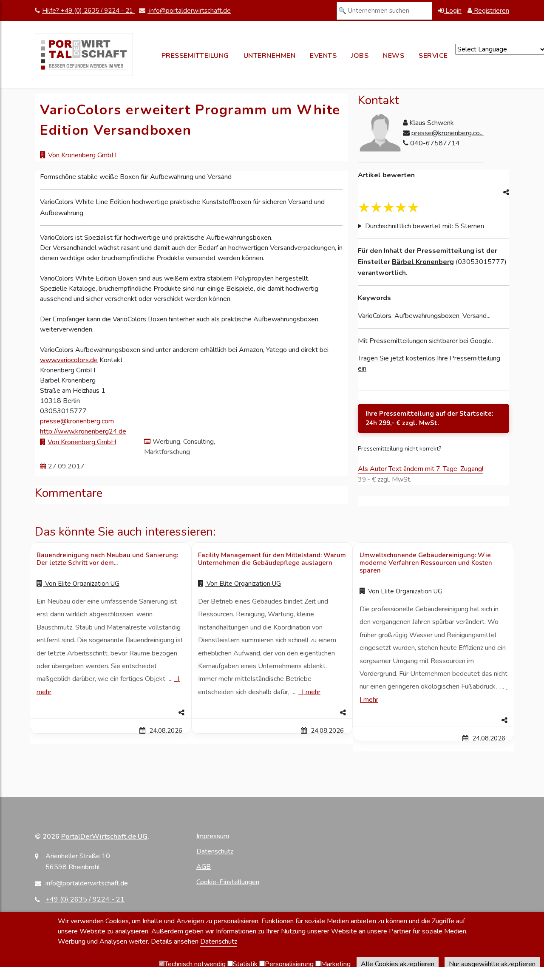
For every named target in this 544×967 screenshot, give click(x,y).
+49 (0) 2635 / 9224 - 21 (85, 899)
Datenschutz (214, 851)
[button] (110, 713)
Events (323, 55)
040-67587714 (435, 143)
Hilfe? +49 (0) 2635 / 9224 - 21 (88, 10)
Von (81, 583)
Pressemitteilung (195, 55)
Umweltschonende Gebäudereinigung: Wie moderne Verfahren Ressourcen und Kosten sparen (426, 563)
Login (453, 10)
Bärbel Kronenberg (423, 262)
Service (433, 55)
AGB (203, 866)
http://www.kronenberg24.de (83, 431)
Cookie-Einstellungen (227, 882)
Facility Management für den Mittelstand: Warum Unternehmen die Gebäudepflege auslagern (272, 559)
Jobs (359, 55)
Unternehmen (270, 55)
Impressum (212, 836)
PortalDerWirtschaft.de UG (104, 836)
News (393, 55)
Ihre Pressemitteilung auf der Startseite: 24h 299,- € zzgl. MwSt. (429, 418)
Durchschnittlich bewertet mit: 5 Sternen (424, 226)
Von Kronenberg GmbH (82, 155)
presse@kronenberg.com (77, 421)
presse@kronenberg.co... (447, 133)
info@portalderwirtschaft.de (189, 10)
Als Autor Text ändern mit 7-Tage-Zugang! (420, 469)
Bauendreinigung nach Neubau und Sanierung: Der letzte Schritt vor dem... (107, 559)
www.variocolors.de (69, 360)
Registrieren (490, 10)
